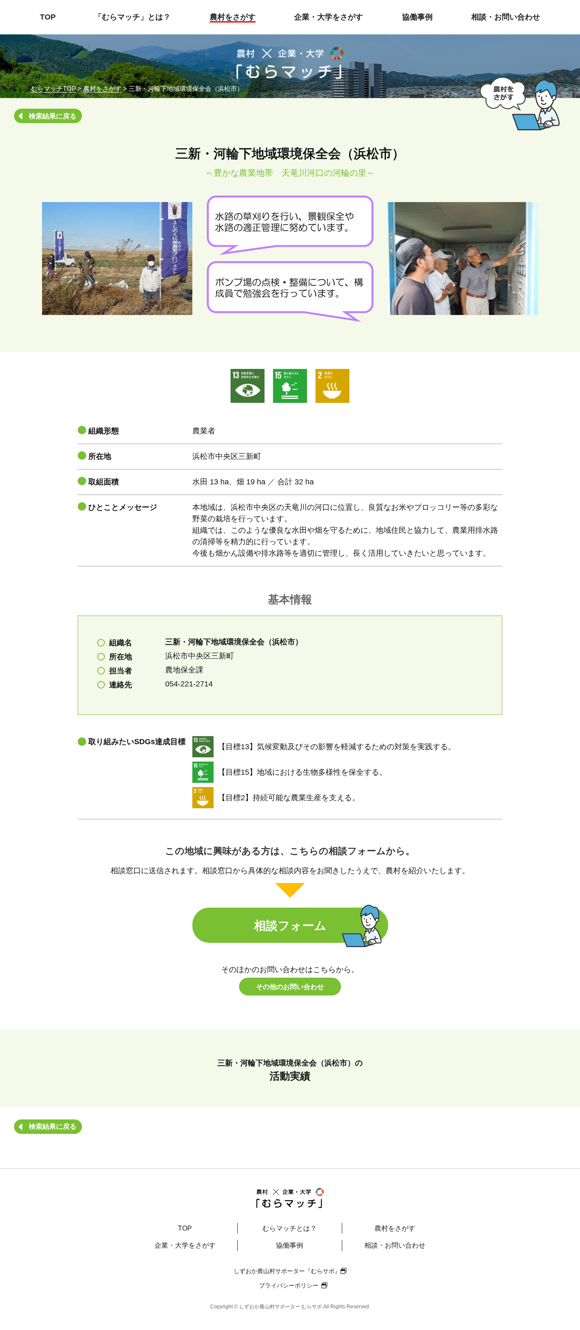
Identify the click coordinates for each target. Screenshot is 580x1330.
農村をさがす (233, 17)
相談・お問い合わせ (505, 17)
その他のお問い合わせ (290, 986)
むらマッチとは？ (289, 1228)
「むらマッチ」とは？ (132, 17)
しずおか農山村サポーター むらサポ (280, 1307)
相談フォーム (290, 925)
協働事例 (417, 17)
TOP (48, 17)
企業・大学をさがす (328, 17)
